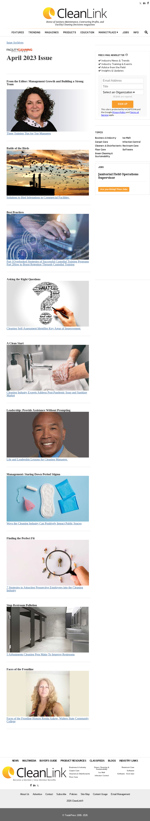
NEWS (15, 760)
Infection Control (131, 141)
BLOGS (112, 760)
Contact (49, 794)
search (146, 32)
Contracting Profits (89, 22)
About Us (24, 794)
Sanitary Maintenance (67, 22)
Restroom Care (130, 145)
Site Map (85, 794)
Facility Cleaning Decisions (69, 24)
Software (128, 149)
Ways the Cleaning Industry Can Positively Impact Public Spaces (44, 523)
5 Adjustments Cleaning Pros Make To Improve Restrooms (41, 654)
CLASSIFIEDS (97, 760)
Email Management (120, 794)
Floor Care (100, 149)
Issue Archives (15, 42)
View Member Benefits (44, 780)
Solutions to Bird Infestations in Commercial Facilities (38, 197)
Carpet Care (101, 141)
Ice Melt (127, 138)
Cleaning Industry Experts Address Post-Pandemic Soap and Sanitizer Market (47, 394)
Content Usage (100, 794)
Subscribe (61, 794)
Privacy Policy (119, 112)
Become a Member (22, 780)
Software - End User (125, 774)
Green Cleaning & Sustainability (104, 155)
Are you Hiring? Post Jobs (114, 189)
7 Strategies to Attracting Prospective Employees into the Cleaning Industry (45, 589)
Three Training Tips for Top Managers (29, 133)
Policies (73, 794)
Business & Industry (105, 138)
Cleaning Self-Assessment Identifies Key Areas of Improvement (44, 328)
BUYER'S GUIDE (48, 760)
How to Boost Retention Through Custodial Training (40, 264)
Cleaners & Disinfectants (108, 145)
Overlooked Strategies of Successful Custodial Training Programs (48, 261)
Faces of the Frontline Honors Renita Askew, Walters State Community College (48, 720)
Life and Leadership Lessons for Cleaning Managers (37, 459)
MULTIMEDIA (29, 760)
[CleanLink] (75, 13)
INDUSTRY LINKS (128, 760)
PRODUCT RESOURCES (73, 760)
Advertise (37, 794)
